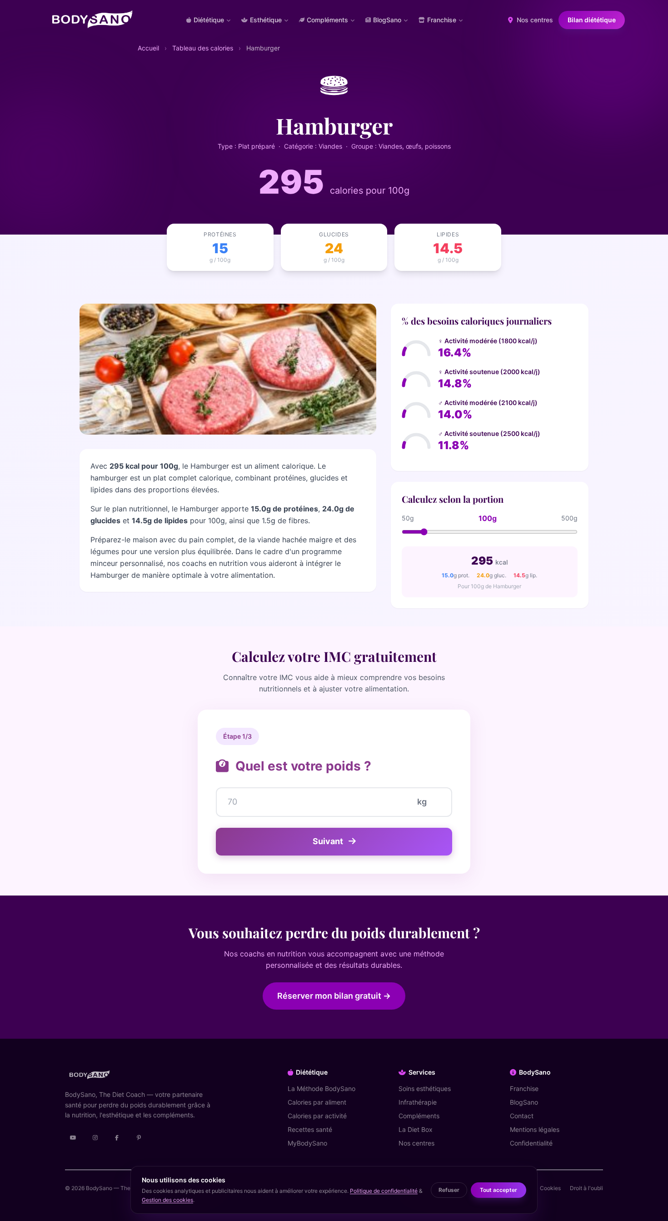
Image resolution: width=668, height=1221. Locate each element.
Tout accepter (498, 1189)
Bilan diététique (592, 20)
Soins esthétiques (425, 1088)
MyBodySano (307, 1143)
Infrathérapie (418, 1102)
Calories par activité (317, 1116)
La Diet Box (416, 1129)
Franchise (524, 1088)
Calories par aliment (317, 1102)
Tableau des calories (202, 48)
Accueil (148, 48)
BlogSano (524, 1102)
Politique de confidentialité (384, 1190)
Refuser (449, 1189)
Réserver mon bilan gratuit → (334, 996)
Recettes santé (310, 1129)
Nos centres (534, 20)
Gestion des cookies (167, 1199)
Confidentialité (531, 1143)
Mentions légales (534, 1129)
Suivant (329, 841)
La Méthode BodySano (321, 1088)
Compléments (419, 1116)
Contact (521, 1116)
